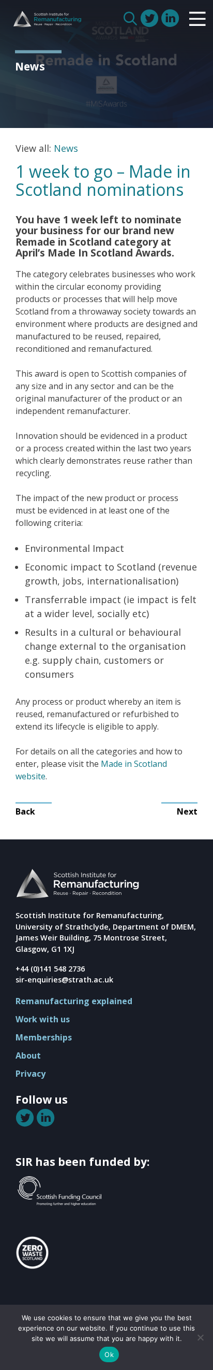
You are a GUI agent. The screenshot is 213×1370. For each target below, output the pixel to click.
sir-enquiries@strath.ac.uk (64, 979)
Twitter (150, 18)
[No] (200, 1337)
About (28, 1055)
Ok (109, 1354)
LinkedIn (171, 18)
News (66, 148)
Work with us (43, 1019)
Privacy (30, 1073)
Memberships (44, 1037)
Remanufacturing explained (74, 1001)
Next (187, 811)
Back (25, 811)
